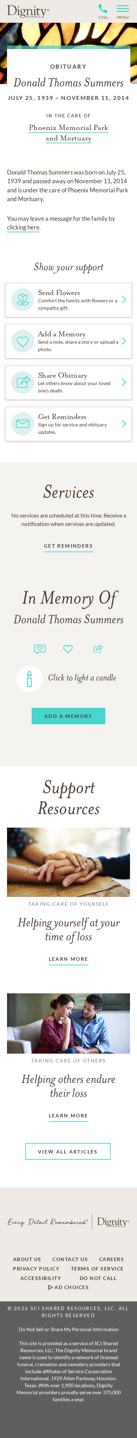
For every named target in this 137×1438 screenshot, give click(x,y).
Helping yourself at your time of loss (68, 922)
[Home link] (28, 11)
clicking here (23, 227)
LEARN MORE (69, 959)
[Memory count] (40, 648)
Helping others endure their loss (68, 1078)
